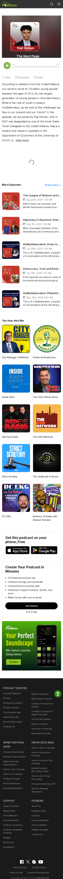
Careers (36, 815)
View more (22, 140)
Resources (8, 842)
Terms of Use (16, 872)
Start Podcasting (40, 694)
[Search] (51, 4)
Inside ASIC (8, 397)
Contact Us (37, 834)
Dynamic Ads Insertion (14, 756)
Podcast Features (12, 693)
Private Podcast (11, 707)
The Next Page (27, 56)
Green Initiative (39, 825)
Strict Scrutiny (9, 476)
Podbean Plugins (11, 778)
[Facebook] (22, 862)
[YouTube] (40, 861)
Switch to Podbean (12, 774)
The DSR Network (43, 436)
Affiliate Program (40, 829)
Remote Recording (12, 721)
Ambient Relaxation (13, 788)
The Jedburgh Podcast (45, 476)
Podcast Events (11, 820)
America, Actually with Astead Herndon (45, 518)
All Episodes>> (53, 185)
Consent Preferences (38, 872)
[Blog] (34, 862)
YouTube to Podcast (42, 728)
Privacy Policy (20, 867)
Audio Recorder (11, 717)
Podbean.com (42, 877)
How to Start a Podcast (43, 747)
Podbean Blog (39, 811)
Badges (7, 837)
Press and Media (40, 820)
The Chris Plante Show (45, 397)
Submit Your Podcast (13, 769)
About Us (36, 806)
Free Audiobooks (11, 783)
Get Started (32, 605)
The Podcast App (12, 712)
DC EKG (6, 516)
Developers (9, 847)
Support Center (11, 806)
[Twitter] (28, 861)
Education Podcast (41, 733)
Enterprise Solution (12, 703)
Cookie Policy (39, 867)
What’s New (9, 811)
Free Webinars (10, 815)
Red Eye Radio (10, 436)
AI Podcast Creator (41, 719)
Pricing (6, 698)
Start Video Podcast (42, 698)
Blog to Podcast (39, 724)
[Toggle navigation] (59, 4)
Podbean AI (9, 726)
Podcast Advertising (13, 752)
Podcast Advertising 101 (43, 784)
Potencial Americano (44, 357)
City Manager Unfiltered (15, 357)
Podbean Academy (12, 825)
